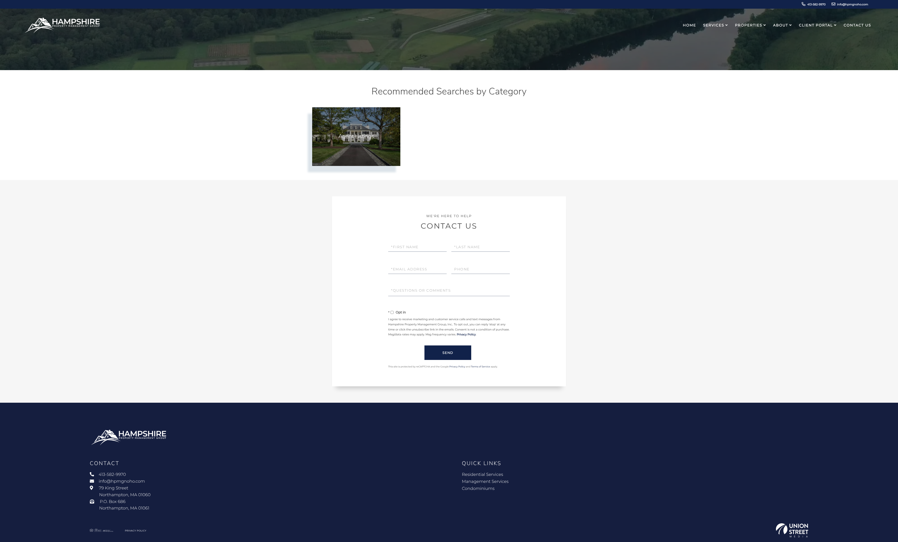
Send (447, 353)
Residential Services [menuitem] (482, 474)
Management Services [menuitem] (485, 481)
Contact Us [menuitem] (857, 25)
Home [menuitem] (689, 25)
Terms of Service (480, 366)
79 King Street (124, 491)
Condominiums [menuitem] (478, 488)
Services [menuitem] (713, 25)
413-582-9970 (816, 4)
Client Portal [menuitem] (816, 25)
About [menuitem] (780, 25)
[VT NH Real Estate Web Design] (792, 530)
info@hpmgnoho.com (852, 4)
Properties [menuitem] (748, 25)
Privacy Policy (466, 334)
